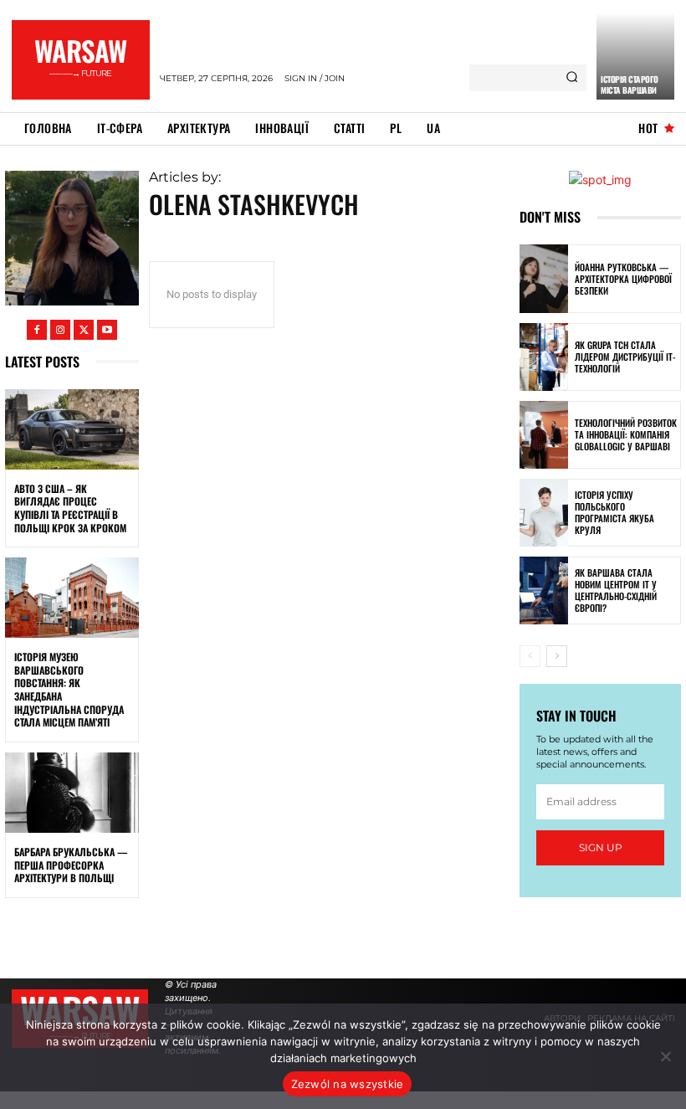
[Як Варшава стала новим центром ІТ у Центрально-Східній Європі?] (544, 590)
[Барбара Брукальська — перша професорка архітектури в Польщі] (72, 792)
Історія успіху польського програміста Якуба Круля (614, 512)
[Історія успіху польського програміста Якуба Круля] (544, 513)
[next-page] (556, 656)
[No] (665, 1056)
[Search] (571, 77)
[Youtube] (107, 330)
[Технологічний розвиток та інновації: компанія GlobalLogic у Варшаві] (544, 435)
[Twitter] (84, 330)
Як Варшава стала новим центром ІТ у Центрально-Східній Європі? (616, 590)
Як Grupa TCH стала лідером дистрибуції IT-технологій (625, 357)
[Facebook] (37, 330)
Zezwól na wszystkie (347, 1084)
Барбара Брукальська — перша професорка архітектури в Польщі (71, 865)
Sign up (600, 847)
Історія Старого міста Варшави (629, 84)
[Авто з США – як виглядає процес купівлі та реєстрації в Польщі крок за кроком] (72, 429)
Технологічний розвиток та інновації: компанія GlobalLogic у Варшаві (626, 435)
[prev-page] (530, 656)
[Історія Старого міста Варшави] (635, 56)
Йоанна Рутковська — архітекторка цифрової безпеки (623, 279)
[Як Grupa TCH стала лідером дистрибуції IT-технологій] (544, 357)
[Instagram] (60, 330)
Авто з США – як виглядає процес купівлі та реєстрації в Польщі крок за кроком (70, 508)
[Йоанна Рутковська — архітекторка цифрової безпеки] (544, 278)
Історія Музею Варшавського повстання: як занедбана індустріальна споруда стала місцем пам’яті (69, 689)
